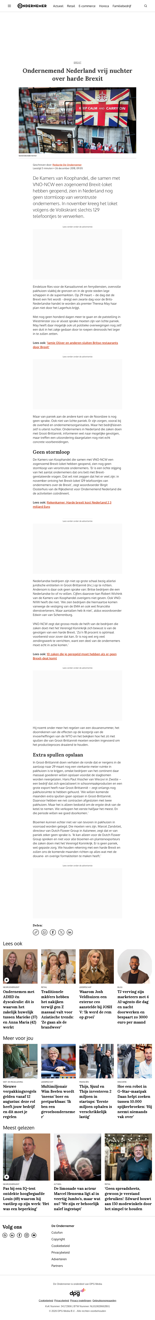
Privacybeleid (61, 1300)
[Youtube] (33, 1235)
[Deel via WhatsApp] (44, 932)
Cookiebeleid (46, 1300)
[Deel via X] (61, 932)
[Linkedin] (12, 1235)
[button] (80, 1300)
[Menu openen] (9, 6)
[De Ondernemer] (32, 5)
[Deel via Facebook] (53, 932)
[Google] (4, 1235)
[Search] (145, 6)
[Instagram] (26, 1235)
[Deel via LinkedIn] (70, 932)
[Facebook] (19, 1235)
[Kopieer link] (36, 932)
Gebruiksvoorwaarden (104, 1300)
